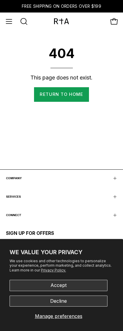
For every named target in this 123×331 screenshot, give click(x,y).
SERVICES (13, 196)
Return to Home (61, 94)
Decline (58, 301)
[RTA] (61, 21)
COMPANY (14, 178)
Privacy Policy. (53, 270)
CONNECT (13, 215)
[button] (23, 21)
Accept (58, 285)
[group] (61, 6)
